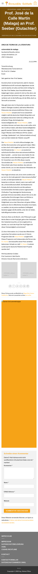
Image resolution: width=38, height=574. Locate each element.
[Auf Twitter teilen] (17, 286)
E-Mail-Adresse (9, 491)
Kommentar (8, 465)
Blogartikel (12, 9)
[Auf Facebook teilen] (13, 286)
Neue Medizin (8, 142)
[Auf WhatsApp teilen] (10, 286)
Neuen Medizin (6, 113)
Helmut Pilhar (31, 35)
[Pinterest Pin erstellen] (24, 286)
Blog (19, 568)
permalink (28, 295)
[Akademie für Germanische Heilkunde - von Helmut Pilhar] (18, 3)
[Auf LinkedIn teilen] (27, 286)
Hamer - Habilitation (23, 9)
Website (6, 501)
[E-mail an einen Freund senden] (20, 286)
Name (6, 482)
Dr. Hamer (17, 150)
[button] (2, 3)
